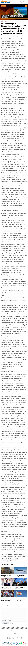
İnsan (12, 564)
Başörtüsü (10, 560)
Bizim (16, 560)
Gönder (5, 623)
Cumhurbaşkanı (5, 564)
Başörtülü (4, 560)
